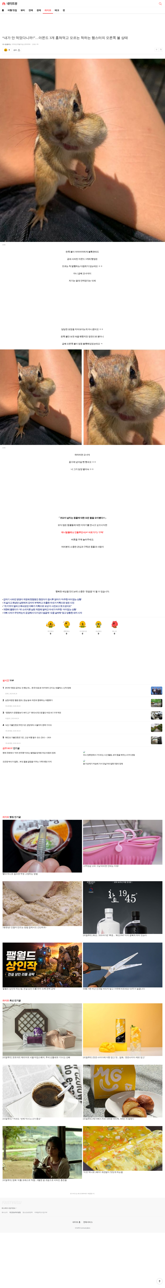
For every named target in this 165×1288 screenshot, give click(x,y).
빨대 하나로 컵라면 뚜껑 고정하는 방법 (20, 870)
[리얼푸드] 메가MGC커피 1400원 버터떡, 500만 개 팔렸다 (108, 1115)
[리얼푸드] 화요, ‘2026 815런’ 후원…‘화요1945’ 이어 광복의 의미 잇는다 (115, 931)
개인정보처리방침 (15, 1208)
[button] (159, 1281)
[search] (160, 3)
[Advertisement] (82, 22)
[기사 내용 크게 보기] (161, 50)
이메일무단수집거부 (40, 1208)
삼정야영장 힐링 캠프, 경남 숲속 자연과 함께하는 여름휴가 (29, 700)
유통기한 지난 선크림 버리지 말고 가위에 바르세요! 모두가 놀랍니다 (114, 985)
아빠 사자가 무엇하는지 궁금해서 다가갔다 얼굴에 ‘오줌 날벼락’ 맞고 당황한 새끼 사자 (42, 613)
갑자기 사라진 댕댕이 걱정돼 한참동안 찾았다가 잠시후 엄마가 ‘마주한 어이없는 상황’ (42, 599)
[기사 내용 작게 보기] (157, 50)
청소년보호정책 (27, 1208)
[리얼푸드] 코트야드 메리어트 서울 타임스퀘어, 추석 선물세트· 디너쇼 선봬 (36, 1053)
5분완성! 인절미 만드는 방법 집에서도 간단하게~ (25, 923)
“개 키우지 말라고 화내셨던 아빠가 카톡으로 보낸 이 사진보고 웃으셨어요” (37, 606)
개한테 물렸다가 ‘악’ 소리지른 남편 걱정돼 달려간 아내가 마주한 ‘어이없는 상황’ (40, 609)
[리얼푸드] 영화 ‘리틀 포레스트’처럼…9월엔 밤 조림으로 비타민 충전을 (35, 1176)
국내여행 (8, 706)
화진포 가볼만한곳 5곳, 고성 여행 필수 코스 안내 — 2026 (28, 737)
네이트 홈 (76, 1218)
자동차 (7, 718)
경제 (39, 10)
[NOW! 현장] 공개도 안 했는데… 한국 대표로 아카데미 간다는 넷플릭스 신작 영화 (38, 688)
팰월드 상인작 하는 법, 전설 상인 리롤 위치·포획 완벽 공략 (29, 985)
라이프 (48, 10)
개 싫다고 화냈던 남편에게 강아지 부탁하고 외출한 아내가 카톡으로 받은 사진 (38, 603)
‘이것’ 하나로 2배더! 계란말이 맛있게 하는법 (103, 1168)
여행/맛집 (12, 10)
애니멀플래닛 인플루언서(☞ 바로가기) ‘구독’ (82, 532)
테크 (57, 10)
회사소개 (4, 1208)
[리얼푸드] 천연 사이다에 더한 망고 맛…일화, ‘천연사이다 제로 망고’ (114, 1053)
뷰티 (23, 10)
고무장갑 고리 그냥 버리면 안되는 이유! (101, 862)
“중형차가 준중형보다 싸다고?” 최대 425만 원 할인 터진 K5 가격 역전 (33, 713)
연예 (31, 10)
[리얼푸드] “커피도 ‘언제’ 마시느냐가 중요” (22, 1115)
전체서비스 (88, 1218)
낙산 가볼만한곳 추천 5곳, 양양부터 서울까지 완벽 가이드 (28, 725)
